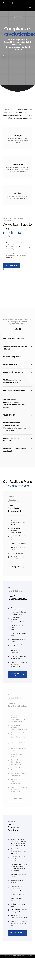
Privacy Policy (29, 955)
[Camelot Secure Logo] (8, 2)
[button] (17, 339)
